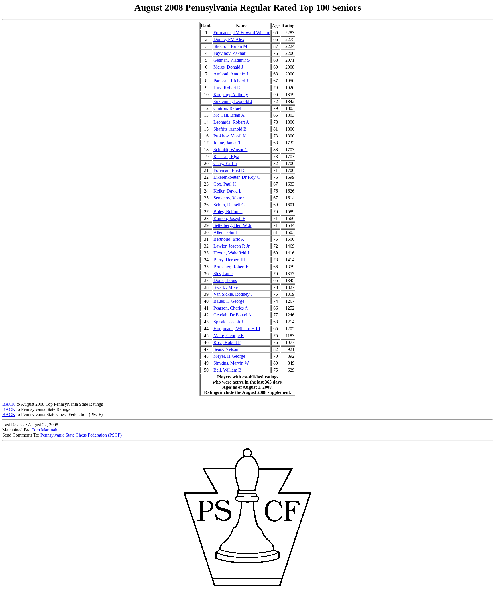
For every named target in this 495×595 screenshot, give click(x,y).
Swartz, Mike (225, 287)
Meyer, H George (229, 356)
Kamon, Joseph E (229, 218)
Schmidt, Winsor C (230, 149)
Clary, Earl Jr (225, 163)
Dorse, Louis (225, 280)
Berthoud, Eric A (228, 239)
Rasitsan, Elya (226, 156)
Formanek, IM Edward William (241, 32)
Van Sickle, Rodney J (232, 294)
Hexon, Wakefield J (231, 252)
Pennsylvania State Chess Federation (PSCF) (81, 435)
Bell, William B (227, 370)
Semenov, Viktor (228, 197)
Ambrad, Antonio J (230, 73)
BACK (8, 404)
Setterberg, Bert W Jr (232, 225)
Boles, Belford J (228, 211)
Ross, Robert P (227, 342)
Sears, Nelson (225, 349)
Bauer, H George (228, 301)
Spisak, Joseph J (228, 321)
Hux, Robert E (226, 87)
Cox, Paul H (224, 184)
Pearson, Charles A (230, 308)
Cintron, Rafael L (229, 108)
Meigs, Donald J (228, 67)
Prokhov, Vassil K (229, 135)
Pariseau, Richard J (230, 80)
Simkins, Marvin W (231, 363)
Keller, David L (227, 190)
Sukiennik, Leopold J (232, 101)
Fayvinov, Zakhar (229, 53)
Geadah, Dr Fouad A (232, 314)
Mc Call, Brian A (229, 115)
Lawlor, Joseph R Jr (231, 246)
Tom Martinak (44, 429)
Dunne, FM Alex (228, 39)
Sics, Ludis (223, 273)
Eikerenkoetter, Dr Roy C (236, 177)
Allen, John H (226, 232)
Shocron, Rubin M (230, 46)
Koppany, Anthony (230, 94)
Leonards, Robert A (231, 122)
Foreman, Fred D (229, 170)
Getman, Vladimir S (231, 60)
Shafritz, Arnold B (230, 129)
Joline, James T (227, 142)
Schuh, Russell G (229, 204)
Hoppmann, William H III (236, 328)
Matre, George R (228, 335)
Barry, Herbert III (229, 259)
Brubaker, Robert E (231, 266)
